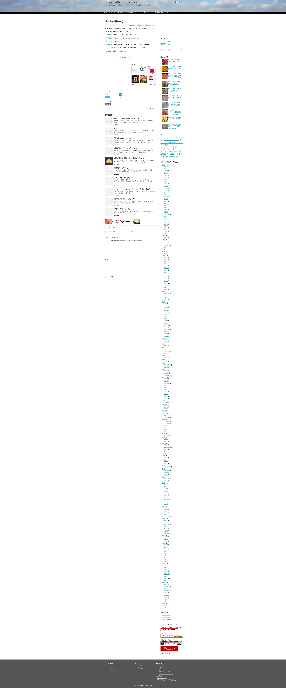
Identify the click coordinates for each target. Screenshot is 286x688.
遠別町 (166, 227)
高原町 (166, 576)
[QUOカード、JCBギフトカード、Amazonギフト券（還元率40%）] (109, 192)
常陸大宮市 (167, 329)
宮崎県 (163, 563)
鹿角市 (166, 253)
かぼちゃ (176, 137)
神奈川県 (164, 347)
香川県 (163, 469)
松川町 (166, 398)
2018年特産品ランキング (163, 666)
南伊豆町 (166, 375)
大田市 (166, 441)
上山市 (166, 276)
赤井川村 (166, 196)
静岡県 (163, 369)
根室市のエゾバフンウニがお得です (124, 199)
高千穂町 (166, 574)
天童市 (166, 283)
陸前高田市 (167, 245)
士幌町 (166, 218)
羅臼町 (166, 166)
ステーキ (177, 145)
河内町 (166, 314)
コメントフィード (113, 668)
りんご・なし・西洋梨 (164, 671)
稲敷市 (166, 323)
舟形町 (166, 285)
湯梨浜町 (166, 435)
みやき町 (166, 524)
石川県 (163, 359)
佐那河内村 (167, 466)
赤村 (165, 507)
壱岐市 (166, 539)
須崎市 (166, 495)
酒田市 (166, 270)
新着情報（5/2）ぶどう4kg (122, 209)
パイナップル (167, 149)
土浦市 (166, 321)
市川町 (166, 425)
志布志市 (166, 595)
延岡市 (166, 565)
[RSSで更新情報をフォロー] (179, 2)
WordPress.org (112, 670)
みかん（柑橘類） (170, 143)
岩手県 (163, 239)
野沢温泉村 (167, 383)
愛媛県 (163, 477)
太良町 (166, 526)
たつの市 (166, 421)
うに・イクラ (170, 137)
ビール (160, 675)
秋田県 (163, 252)
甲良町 (166, 411)
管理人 (153, 108)
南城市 (166, 605)
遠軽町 (166, 233)
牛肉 (172, 153)
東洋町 (166, 491)
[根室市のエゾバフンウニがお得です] (109, 202)
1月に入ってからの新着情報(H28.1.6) (125, 178)
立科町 (166, 389)
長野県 (163, 377)
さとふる (163, 43)
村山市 (166, 259)
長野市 (166, 378)
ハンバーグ (173, 147)
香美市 (166, 493)
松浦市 (166, 536)
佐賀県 (163, 518)
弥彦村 (166, 357)
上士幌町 (166, 188)
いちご (163, 137)
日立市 (166, 327)
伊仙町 (166, 592)
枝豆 (177, 151)
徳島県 (163, 465)
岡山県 (163, 443)
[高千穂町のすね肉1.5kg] (109, 171)
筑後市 (166, 510)
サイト (107, 270)
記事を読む (116, 124)
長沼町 (166, 173)
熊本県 (163, 543)
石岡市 (166, 325)
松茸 (175, 151)
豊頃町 (166, 192)
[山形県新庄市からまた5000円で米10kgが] (109, 151)
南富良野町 (167, 214)
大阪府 (163, 413)
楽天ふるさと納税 (165, 44)
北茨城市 (166, 310)
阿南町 (166, 391)
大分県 (163, 558)
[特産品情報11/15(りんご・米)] (109, 141)
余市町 (166, 168)
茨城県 (163, 302)
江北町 (166, 522)
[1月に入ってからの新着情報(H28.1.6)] (109, 181)
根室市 (166, 190)
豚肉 (163, 156)
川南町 (166, 569)
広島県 (163, 455)
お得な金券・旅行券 (159, 12)
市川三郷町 (167, 365)
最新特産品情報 (129, 12)
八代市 (166, 545)
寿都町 (166, 186)
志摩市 (166, 405)
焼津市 (166, 370)
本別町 (166, 216)
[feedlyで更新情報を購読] (176, 2)
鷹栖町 (166, 225)
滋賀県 (163, 410)
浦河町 (166, 194)
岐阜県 (163, 400)
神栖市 (166, 308)
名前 (107, 259)
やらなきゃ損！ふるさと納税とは (116, 12)
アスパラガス (165, 145)
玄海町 (166, 528)
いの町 (166, 504)
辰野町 (166, 396)
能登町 (166, 361)
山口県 (163, 459)
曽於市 (166, 601)
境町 (165, 303)
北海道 (163, 165)
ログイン (111, 666)
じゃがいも (167, 140)
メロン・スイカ (168, 151)
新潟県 (163, 355)
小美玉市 (166, 336)
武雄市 (166, 520)
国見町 (166, 299)
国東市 (166, 559)
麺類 (179, 156)
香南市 (166, 486)
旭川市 (166, 177)
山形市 (166, 257)
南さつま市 (167, 586)
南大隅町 (166, 590)
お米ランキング (109, 57)
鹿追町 (166, 203)
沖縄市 (166, 607)
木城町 (166, 571)
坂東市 (166, 333)
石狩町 (166, 201)
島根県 (163, 437)
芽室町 (166, 220)
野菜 (167, 156)
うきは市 (166, 516)
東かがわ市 (167, 470)
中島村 (166, 297)
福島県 (163, 291)
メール (107, 264)
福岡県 (163, 506)
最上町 (166, 278)
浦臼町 (166, 222)
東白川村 (166, 402)
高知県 (163, 483)
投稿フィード (112, 667)
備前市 (166, 453)
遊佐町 (166, 289)
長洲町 (166, 553)
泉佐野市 (166, 415)
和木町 (166, 463)
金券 (170, 156)
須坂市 (166, 394)
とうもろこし (174, 140)
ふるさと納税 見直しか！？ (115, 227)
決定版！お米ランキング (148, 12)
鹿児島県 (164, 582)
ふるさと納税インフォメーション (122, 2)
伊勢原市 (166, 351)
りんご (116, 128)
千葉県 (163, 344)
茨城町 (166, 316)
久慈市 (166, 241)
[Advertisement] (117, 75)
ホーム (105, 12)
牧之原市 (166, 373)
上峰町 (166, 531)
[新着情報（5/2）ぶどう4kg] (109, 212)
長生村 (166, 345)
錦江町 (166, 597)
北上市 (166, 249)
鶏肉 (177, 156)
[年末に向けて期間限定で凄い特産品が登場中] (109, 121)
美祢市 (166, 461)
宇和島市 (166, 478)
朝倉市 (166, 514)
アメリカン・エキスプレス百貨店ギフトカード (120, 231)
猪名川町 (166, 423)
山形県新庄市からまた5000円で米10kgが (126, 148)
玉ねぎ (176, 154)
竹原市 (166, 457)
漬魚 (168, 153)
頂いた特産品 (137, 12)
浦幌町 (166, 209)
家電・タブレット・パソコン (166, 674)
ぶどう (160, 672)
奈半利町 (166, 499)
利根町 (166, 318)
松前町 (166, 181)
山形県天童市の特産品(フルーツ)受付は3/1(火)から (129, 158)
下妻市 (166, 305)
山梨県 (163, 363)
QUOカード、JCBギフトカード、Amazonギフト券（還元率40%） (134, 189)
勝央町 (166, 451)
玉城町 (166, 408)
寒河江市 (166, 268)
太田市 (166, 339)
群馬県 (163, 338)
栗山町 (166, 199)
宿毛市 (166, 488)
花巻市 (166, 247)
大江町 (166, 263)
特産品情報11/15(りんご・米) (122, 138)
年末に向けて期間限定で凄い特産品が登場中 (127, 118)
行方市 (166, 312)
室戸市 (166, 497)
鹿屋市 (166, 584)
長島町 (166, 599)
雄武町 (166, 231)
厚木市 (166, 349)
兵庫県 (163, 419)
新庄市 (166, 272)
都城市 (166, 578)
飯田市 (166, 385)
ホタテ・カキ (174, 149)
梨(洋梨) (164, 154)
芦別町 (166, 175)
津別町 (166, 212)
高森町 (166, 381)
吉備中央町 (167, 447)
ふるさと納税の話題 (167, 619)
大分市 (166, 561)
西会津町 (166, 293)
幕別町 (166, 207)
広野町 (114, 51)
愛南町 (166, 480)
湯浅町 (166, 429)
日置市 (166, 588)
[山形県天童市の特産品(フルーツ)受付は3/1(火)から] (109, 161)
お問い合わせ (169, 12)
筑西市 (166, 331)
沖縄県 (163, 603)
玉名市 (166, 549)
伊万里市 (166, 533)
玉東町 (166, 547)
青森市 (166, 237)
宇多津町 (166, 472)
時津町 (166, 541)
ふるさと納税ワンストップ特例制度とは (168, 680)
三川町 (166, 261)
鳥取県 (163, 433)
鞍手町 (166, 512)
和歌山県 (164, 427)
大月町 (166, 501)
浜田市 (166, 439)
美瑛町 (166, 179)
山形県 (163, 255)
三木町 (166, 475)
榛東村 (166, 342)
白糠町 (166, 205)
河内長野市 (167, 417)
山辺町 (166, 265)
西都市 (166, 580)
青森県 (163, 235)
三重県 (163, 404)
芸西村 (166, 484)
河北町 (166, 274)
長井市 (166, 281)
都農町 (166, 567)
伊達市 (166, 170)
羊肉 (182, 153)
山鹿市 (166, 555)
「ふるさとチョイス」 (166, 41)
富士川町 (166, 367)
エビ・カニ (172, 145)
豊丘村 (166, 387)
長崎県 (163, 535)
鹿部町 (166, 183)
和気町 (166, 444)
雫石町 (166, 243)
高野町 (166, 431)
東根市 (166, 287)
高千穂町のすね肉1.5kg (121, 168)
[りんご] (109, 131)
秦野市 (166, 353)
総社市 (109, 51)
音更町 (166, 229)
